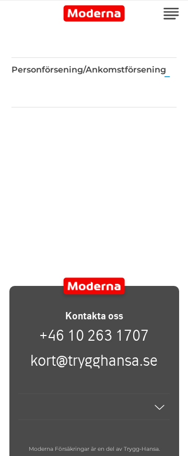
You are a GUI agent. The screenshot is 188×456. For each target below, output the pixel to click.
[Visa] (94, 406)
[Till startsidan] (94, 286)
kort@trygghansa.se (94, 360)
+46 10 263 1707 (94, 335)
